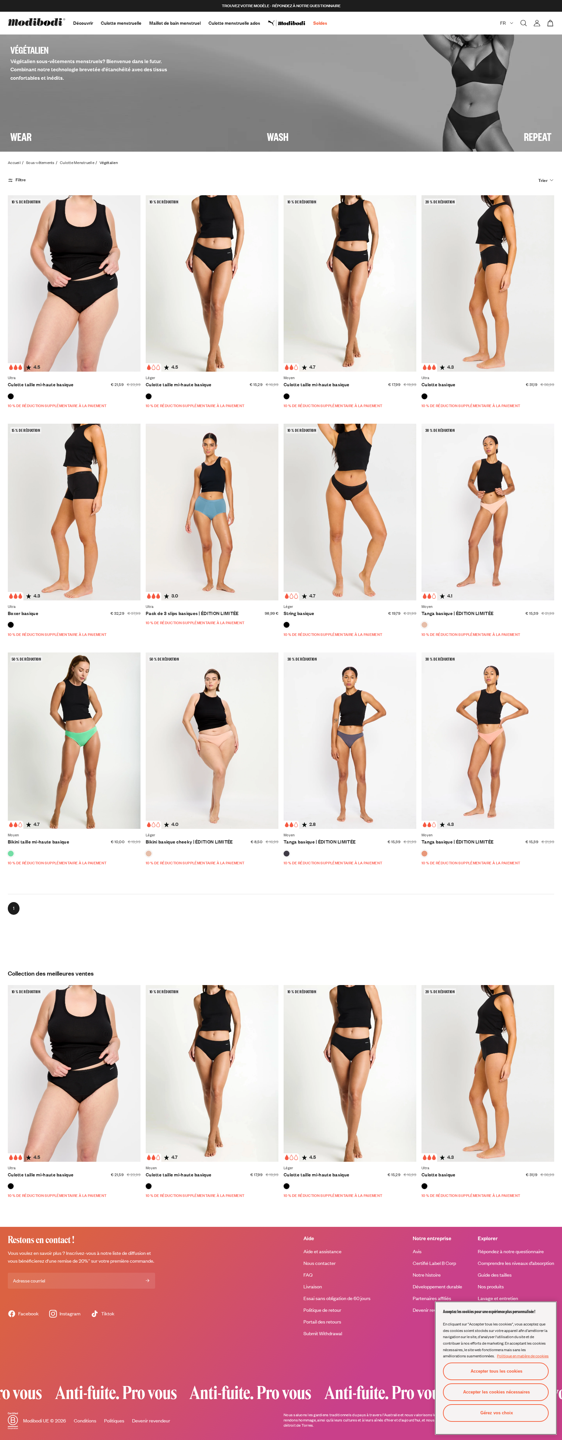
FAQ (308, 1275)
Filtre (21, 179)
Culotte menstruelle (121, 23)
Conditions (85, 1421)
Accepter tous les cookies (496, 1371)
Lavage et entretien (498, 1298)
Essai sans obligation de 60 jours (336, 1298)
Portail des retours (322, 1322)
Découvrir (83, 23)
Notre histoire (427, 1275)
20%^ (84, 1261)
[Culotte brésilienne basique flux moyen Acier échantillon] (286, 854)
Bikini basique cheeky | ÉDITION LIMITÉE (189, 841)
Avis (417, 1251)
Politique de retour (322, 1310)
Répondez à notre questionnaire (511, 1251)
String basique (299, 613)
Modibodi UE (36, 1421)
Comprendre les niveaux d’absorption (516, 1263)
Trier (543, 180)
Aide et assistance (322, 1251)
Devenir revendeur (151, 1421)
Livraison (312, 1286)
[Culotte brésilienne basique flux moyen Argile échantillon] (424, 854)
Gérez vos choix (496, 1412)
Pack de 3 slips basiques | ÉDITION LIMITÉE (192, 613)
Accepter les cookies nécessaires (496, 1392)
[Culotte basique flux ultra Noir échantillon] (424, 396)
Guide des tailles (495, 1275)
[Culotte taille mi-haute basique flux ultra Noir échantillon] (11, 396)
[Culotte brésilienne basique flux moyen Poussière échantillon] (424, 625)
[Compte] (537, 23)
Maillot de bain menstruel (175, 23)
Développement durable (437, 1286)
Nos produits (491, 1286)
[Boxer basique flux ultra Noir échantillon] (11, 625)
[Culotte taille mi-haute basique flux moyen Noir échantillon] (286, 396)
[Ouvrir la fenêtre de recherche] (524, 23)
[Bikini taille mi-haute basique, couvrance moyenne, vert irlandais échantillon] (11, 854)
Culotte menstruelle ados (234, 23)
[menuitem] (290, 23)
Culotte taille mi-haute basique (41, 384)
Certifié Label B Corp (434, 1263)
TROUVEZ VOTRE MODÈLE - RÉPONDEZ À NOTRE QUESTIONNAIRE (281, 5)
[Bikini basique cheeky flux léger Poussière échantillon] (149, 854)
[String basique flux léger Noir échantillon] (286, 625)
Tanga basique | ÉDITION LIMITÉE (457, 613)
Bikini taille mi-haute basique (38, 841)
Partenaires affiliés (432, 1298)
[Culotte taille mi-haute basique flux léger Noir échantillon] (149, 396)
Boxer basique (23, 613)
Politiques (114, 1421)
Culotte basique (438, 384)
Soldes (320, 23)
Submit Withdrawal (322, 1333)
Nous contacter (319, 1263)
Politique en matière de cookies (523, 1355)
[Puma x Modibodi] (290, 23)
